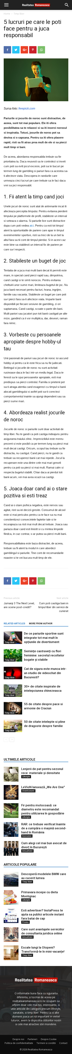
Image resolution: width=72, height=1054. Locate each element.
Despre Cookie (48, 1039)
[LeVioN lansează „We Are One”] (11, 792)
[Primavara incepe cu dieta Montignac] (11, 897)
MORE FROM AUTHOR (40, 623)
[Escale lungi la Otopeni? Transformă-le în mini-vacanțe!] (11, 952)
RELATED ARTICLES (14, 623)
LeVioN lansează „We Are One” (43, 787)
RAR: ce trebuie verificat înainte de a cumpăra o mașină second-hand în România (43, 828)
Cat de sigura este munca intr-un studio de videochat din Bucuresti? (45, 673)
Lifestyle (26, 776)
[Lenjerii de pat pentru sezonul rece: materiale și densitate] (11, 774)
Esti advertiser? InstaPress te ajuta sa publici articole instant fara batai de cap (42, 914)
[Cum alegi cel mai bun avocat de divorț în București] (11, 848)
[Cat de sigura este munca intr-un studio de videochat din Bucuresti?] (13, 673)
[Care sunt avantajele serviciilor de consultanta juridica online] (11, 934)
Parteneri (32, 1039)
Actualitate (27, 851)
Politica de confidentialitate (19, 1043)
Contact (63, 1043)
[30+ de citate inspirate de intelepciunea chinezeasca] (13, 690)
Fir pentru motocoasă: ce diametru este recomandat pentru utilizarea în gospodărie (42, 809)
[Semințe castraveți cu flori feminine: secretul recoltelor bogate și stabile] (13, 655)
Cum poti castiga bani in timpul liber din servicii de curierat (53, 607)
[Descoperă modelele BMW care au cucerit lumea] (11, 879)
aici (32, 225)
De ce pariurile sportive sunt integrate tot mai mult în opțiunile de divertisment (44, 638)
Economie (26, 836)
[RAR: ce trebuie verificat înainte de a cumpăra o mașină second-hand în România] (11, 829)
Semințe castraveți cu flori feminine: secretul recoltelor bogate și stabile (44, 655)
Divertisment (28, 790)
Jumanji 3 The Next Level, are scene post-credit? (19, 605)
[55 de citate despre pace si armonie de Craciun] (13, 708)
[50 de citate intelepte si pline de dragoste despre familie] (13, 726)
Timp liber (19, 13)
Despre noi (18, 1039)
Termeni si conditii (46, 1043)
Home (7, 13)
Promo (25, 922)
